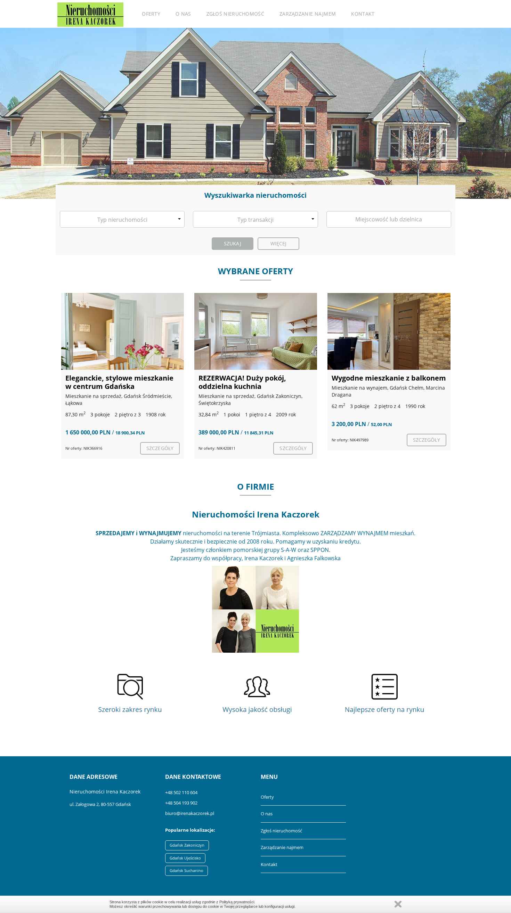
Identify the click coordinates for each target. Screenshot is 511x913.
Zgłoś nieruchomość (235, 13)
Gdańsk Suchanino (186, 870)
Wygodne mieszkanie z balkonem (389, 378)
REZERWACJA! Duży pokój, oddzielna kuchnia (242, 382)
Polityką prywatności (236, 902)
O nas (183, 13)
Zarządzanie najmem (307, 13)
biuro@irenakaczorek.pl (189, 813)
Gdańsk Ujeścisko (185, 858)
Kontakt (362, 13)
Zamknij (398, 904)
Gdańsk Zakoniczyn (187, 845)
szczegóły (159, 448)
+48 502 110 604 (181, 792)
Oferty (151, 13)
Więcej (278, 243)
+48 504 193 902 (181, 803)
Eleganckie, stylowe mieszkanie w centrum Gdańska (119, 382)
